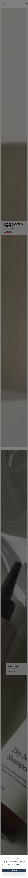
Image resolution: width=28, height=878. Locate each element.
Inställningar (14, 874)
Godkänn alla (14, 870)
